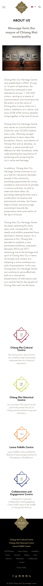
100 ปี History (9, 551)
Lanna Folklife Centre (22, 546)
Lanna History (23, 551)
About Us (9, 558)
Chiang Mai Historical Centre (21, 542)
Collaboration (32, 558)
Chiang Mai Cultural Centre (21, 539)
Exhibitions (35, 551)
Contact (21, 562)
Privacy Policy (21, 567)
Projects (26, 555)
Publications (20, 558)
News (35, 555)
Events (8, 555)
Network (17, 555)
